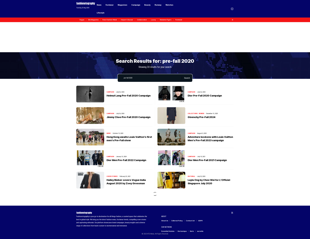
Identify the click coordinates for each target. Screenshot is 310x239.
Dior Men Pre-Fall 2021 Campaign (207, 160)
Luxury (153, 20)
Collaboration (142, 20)
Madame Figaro (165, 20)
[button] (228, 9)
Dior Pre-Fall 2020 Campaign (205, 95)
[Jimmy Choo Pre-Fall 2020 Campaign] (90, 115)
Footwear (178, 20)
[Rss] (232, 20)
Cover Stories (112, 176)
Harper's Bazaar (127, 20)
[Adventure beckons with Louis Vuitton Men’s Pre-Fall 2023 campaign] (171, 137)
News (109, 133)
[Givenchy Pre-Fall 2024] (171, 115)
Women (201, 113)
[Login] (222, 8)
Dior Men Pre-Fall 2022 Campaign (126, 160)
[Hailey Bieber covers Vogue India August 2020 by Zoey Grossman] (90, 180)
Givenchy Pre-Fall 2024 (201, 117)
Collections (193, 113)
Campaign (110, 92)
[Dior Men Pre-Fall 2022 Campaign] (90, 158)
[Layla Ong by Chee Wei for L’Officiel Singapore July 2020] (171, 180)
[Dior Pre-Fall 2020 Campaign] (171, 94)
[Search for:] (152, 78)
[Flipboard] (230, 20)
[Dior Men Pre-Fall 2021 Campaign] (171, 158)
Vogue (81, 20)
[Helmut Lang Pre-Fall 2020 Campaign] (90, 94)
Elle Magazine (93, 20)
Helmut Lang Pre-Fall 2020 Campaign (129, 95)
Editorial (191, 176)
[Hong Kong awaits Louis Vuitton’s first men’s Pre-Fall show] (90, 137)
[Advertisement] (155, 34)
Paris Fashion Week (109, 20)
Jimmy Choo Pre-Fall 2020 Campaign (128, 117)
